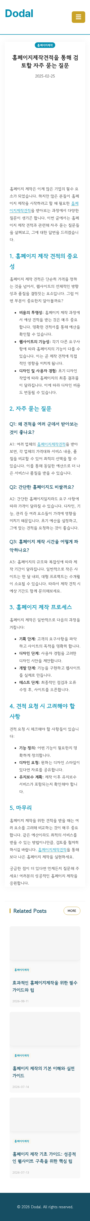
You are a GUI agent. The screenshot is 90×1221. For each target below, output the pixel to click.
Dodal (19, 13)
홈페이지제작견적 (51, 444)
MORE (72, 910)
